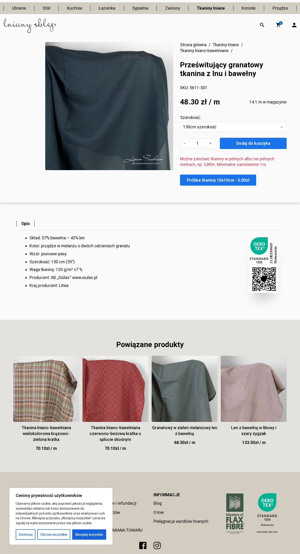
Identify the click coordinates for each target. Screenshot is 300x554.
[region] (60, 516)
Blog (158, 503)
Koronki (249, 8)
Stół (46, 8)
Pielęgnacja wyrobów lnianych (181, 521)
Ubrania (19, 8)
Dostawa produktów (101, 512)
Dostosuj (26, 534)
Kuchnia (74, 8)
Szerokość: (190, 117)
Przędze (280, 8)
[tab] (25, 224)
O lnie (159, 512)
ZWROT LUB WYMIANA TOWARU (112, 530)
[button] (278, 25)
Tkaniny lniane (211, 8)
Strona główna (193, 44)
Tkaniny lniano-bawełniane (204, 50)
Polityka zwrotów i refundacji (109, 503)
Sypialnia (140, 8)
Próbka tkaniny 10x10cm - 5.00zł (218, 180)
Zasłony (172, 8)
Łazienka (107, 8)
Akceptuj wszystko (89, 534)
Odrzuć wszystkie (53, 534)
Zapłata (90, 521)
